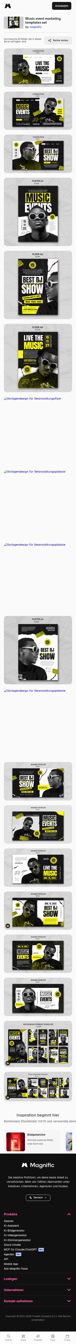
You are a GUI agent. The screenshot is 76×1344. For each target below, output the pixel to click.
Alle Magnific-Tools (16, 1268)
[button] (38, 1198)
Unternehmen (13, 1290)
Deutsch (38, 1197)
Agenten (12, 1254)
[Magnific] (8, 6)
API (6, 1259)
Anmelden (61, 6)
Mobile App (11, 1264)
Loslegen (10, 1279)
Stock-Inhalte (12, 1245)
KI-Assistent (11, 1225)
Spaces (8, 1221)
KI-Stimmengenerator (17, 1240)
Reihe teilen (60, 40)
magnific (36, 27)
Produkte (10, 1214)
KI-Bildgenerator (14, 1230)
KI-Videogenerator (15, 1235)
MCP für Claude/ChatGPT (23, 1249)
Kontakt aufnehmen (18, 1301)
